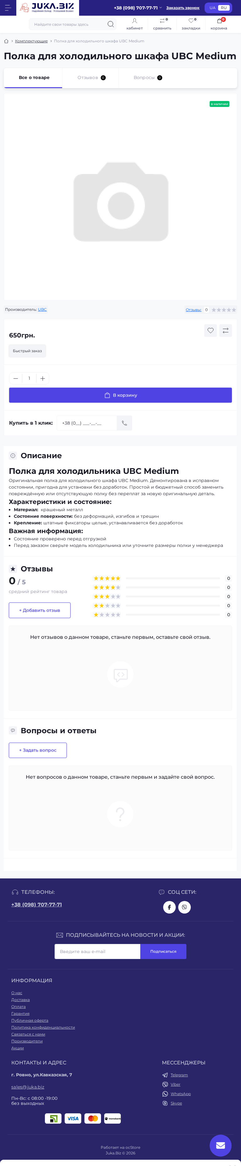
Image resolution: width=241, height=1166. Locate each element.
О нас (16, 992)
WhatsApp (181, 1093)
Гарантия (20, 1013)
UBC (42, 309)
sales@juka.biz (27, 1087)
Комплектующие (31, 41)
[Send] (124, 423)
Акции (17, 1048)
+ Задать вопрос (37, 750)
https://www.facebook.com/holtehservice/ (169, 907)
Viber (175, 1084)
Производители (27, 1041)
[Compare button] (225, 330)
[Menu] (8, 8)
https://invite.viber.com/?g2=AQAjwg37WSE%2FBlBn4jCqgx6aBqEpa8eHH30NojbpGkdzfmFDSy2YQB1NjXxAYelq (184, 907)
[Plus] (42, 378)
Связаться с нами (28, 1034)
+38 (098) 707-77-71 (36, 905)
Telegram (179, 1075)
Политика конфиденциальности (43, 1027)
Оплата (18, 1006)
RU (224, 7)
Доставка (20, 999)
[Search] (110, 24)
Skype (176, 1103)
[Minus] (15, 378)
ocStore (133, 1147)
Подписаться (163, 951)
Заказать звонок (183, 7)
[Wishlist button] (210, 330)
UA (213, 7)
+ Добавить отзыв (39, 610)
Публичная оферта (29, 1020)
